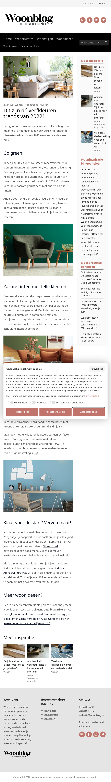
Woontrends (31, 104)
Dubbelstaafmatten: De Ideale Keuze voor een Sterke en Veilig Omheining (92, 277)
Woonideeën (64, 39)
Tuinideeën (10, 46)
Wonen (19, 104)
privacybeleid (92, 396)
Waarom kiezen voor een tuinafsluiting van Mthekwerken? (90, 323)
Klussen (44, 104)
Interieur (8, 104)
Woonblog (88, 3)
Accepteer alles (88, 411)
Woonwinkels (31, 46)
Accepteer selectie (55, 411)
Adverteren (85, 726)
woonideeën (10, 609)
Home (7, 39)
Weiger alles (22, 411)
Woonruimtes (24, 39)
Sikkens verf (50, 546)
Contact (102, 3)
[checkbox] (16, 402)
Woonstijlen (45, 39)
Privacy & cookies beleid (92, 722)
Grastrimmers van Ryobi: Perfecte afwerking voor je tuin (91, 306)
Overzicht (98, 368)
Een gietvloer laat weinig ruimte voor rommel (91, 292)
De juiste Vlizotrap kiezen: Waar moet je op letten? (91, 337)
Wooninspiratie (49, 714)
